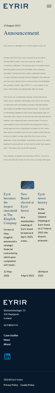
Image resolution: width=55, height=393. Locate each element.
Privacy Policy (11, 385)
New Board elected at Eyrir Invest (27, 202)
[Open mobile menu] (49, 6)
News (7, 339)
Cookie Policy (27, 385)
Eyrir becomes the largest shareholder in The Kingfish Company (12, 208)
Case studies (11, 335)
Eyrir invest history (42, 198)
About (7, 344)
